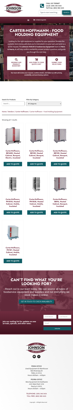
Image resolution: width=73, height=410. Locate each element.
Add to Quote (12, 164)
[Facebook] (34, 356)
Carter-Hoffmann (21, 111)
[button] (28, 20)
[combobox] (50, 12)
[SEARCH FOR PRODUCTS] (13, 104)
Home (4, 111)
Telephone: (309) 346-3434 (36, 393)
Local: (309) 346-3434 (54, 5)
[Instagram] (38, 356)
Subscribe (57, 329)
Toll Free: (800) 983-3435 (55, 8)
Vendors (11, 111)
